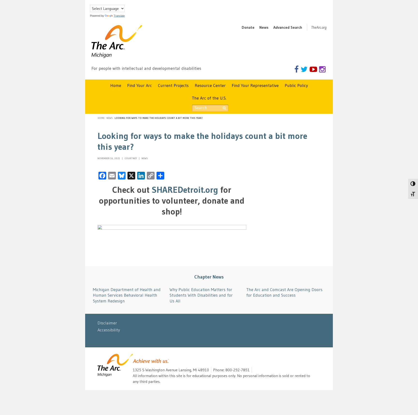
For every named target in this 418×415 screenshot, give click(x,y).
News (264, 27)
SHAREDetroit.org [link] (185, 189)
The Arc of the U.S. (209, 98)
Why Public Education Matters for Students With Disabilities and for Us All (201, 295)
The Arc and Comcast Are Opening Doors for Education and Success (284, 292)
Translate (119, 15)
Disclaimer (107, 323)
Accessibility (108, 330)
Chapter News (209, 277)
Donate (248, 27)
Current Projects (173, 85)
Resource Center (210, 85)
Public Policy (296, 85)
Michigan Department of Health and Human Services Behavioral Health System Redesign (127, 295)
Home (115, 85)
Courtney (131, 158)
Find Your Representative (255, 85)
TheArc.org (319, 27)
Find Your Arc (139, 85)
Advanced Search (287, 27)
